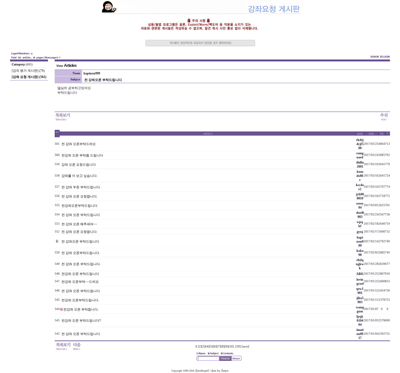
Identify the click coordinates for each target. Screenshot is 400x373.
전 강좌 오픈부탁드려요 (78, 144)
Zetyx (225, 370)
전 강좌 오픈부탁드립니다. (80, 253)
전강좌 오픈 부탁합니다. (81, 309)
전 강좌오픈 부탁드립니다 (80, 241)
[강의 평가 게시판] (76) (28, 71)
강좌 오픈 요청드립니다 (78, 165)
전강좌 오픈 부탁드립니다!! (81, 320)
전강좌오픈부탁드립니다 (79, 206)
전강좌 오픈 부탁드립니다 (80, 274)
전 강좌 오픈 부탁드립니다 (80, 215)
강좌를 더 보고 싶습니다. (79, 176)
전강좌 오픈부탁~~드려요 (80, 282)
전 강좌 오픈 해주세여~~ (79, 224)
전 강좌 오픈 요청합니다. (79, 196)
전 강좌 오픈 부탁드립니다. (81, 264)
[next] (245, 346)
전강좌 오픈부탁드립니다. (80, 300)
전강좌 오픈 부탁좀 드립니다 (82, 155)
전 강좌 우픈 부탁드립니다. (81, 187)
